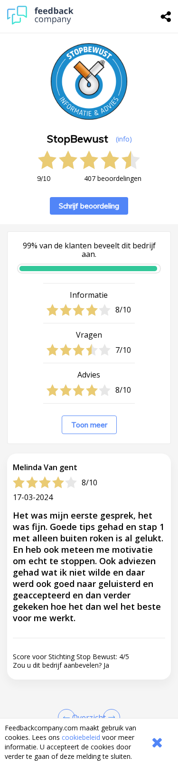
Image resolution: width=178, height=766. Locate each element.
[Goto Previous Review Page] (68, 717)
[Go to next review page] (109, 717)
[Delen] (166, 16)
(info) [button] (124, 138)
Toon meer (89, 424)
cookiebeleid (81, 737)
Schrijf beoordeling (89, 205)
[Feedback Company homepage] (40, 22)
